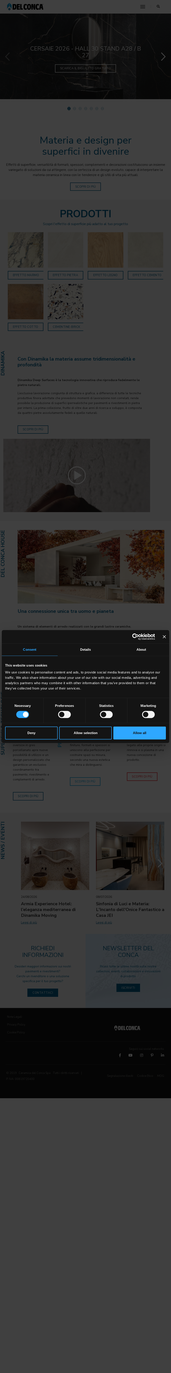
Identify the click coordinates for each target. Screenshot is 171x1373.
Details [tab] (85, 649)
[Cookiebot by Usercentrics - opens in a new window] (135, 636)
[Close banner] (164, 636)
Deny (31, 733)
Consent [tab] (29, 649)
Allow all (139, 733)
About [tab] (141, 649)
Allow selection (86, 733)
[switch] (64, 714)
